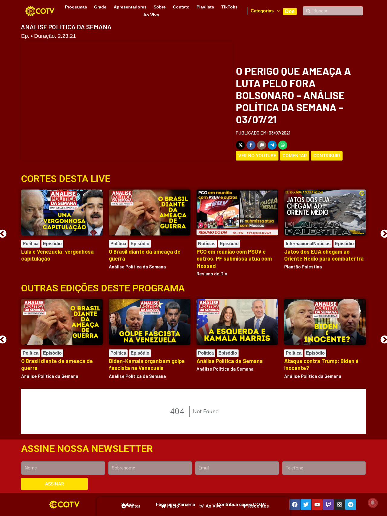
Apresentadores (130, 7)
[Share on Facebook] (250, 145)
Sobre (160, 7)
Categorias (262, 10)
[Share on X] (240, 145)
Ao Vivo (151, 14)
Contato (181, 7)
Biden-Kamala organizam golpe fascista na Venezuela (147, 364)
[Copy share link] (261, 145)
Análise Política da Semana (230, 361)
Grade (100, 7)
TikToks (229, 7)
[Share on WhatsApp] (282, 145)
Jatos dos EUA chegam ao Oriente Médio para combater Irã (324, 255)
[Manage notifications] (373, 503)
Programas (76, 7)
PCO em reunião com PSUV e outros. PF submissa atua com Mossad (234, 258)
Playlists (205, 7)
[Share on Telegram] (272, 145)
